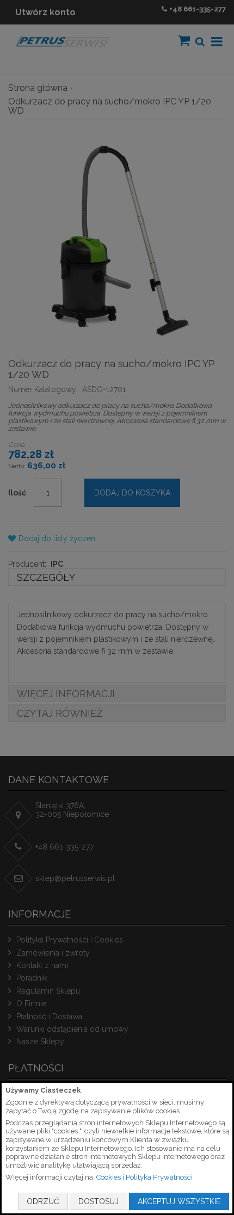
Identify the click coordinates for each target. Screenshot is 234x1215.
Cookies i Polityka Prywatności (144, 1177)
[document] (117, 1148)
